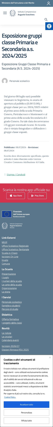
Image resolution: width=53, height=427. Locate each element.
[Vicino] (50, 357)
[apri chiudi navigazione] (5, 13)
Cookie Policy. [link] (10, 397)
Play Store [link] (39, 195)
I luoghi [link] (5, 277)
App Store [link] (17, 195)
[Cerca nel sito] (46, 20)
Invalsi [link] (5, 260)
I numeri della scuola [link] (12, 281)
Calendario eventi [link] (10, 340)
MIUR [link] (4, 242)
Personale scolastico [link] (12, 302)
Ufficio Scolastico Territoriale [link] (15, 249)
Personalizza (26, 412)
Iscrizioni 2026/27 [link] (10, 346)
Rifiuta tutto (26, 420)
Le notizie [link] (6, 333)
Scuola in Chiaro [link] (9, 253)
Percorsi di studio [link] (10, 309)
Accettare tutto (26, 404)
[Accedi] (48, 3)
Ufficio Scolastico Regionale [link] (15, 246)
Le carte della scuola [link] (12, 284)
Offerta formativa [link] (10, 319)
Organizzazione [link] (9, 288)
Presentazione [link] (9, 274)
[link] (49, 26)
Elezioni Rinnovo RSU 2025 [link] (15, 349)
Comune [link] (6, 263)
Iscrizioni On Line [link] (10, 256)
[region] (26, 391)
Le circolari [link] (7, 336)
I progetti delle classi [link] (12, 323)
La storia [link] (6, 291)
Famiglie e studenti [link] (11, 305)
